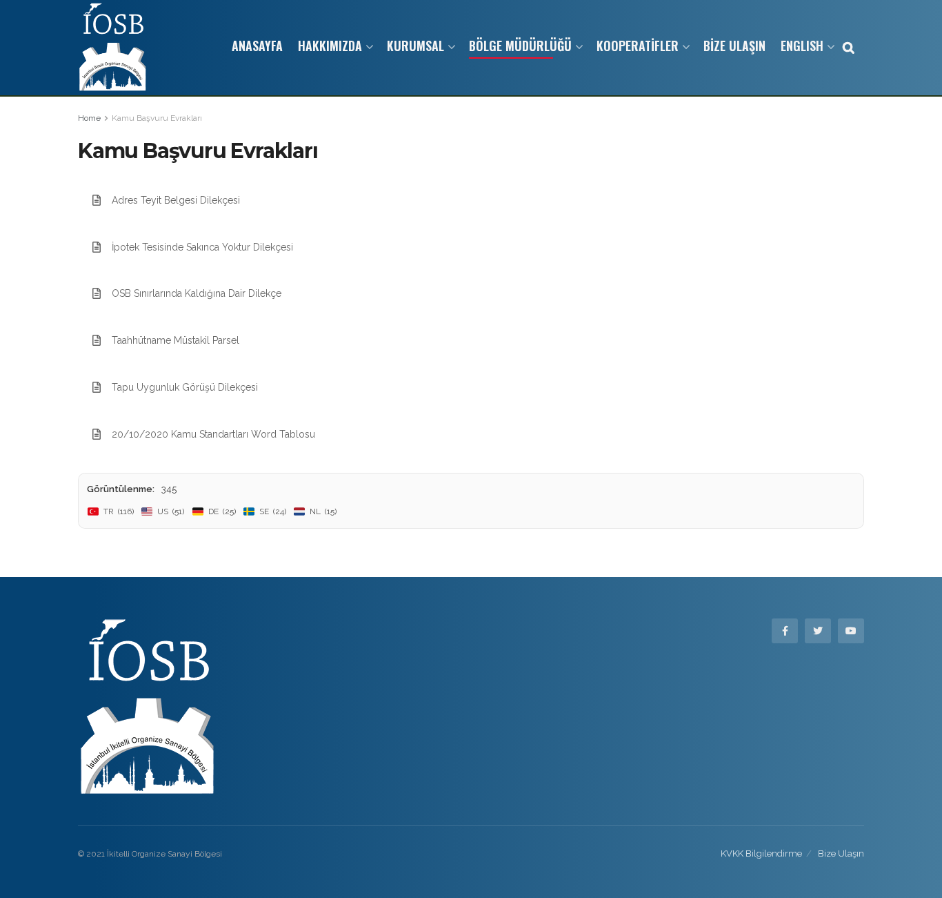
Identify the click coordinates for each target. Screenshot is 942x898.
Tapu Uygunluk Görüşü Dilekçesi (185, 387)
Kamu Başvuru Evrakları (157, 118)
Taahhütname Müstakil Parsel (175, 340)
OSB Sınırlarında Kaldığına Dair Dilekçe (196, 293)
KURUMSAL (415, 46)
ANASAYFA (257, 46)
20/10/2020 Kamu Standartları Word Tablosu (213, 434)
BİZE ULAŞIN (734, 46)
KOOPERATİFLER (638, 46)
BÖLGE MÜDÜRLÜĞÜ (520, 46)
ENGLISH (802, 46)
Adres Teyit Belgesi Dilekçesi (176, 200)
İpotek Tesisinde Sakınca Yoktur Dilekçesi (202, 247)
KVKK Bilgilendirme (761, 853)
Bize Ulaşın (841, 853)
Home (89, 118)
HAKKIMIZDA (330, 46)
